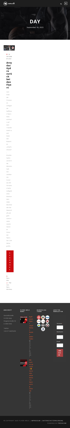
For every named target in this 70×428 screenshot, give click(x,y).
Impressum (35, 420)
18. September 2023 (9, 57)
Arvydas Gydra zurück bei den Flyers (9, 75)
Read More (10, 261)
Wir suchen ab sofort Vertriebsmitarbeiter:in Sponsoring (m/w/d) (31, 375)
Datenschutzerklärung (52, 420)
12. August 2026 (30, 398)
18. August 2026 (30, 346)
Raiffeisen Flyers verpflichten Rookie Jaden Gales (31, 328)
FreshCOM (62, 423)
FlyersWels (30, 354)
